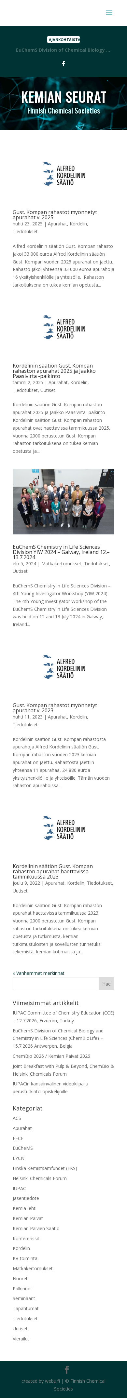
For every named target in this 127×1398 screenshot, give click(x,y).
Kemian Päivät (28, 1218)
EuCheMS (23, 1148)
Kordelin (78, 224)
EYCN (18, 1158)
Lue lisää (63, 50)
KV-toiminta (25, 1258)
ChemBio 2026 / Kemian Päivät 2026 (51, 1056)
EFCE (18, 1138)
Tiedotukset (25, 231)
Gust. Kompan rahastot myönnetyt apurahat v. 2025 (55, 214)
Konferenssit (26, 1238)
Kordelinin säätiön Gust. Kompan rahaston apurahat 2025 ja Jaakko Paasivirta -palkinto (54, 371)
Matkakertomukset (61, 563)
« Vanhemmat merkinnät (38, 973)
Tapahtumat (26, 1308)
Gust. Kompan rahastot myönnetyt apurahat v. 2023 (55, 708)
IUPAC (19, 1188)
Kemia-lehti (24, 1208)
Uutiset (47, 390)
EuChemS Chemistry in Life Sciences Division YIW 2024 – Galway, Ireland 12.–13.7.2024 (61, 552)
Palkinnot (22, 1288)
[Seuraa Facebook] (63, 64)
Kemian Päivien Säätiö (36, 1228)
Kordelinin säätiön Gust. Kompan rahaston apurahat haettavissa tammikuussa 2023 (53, 871)
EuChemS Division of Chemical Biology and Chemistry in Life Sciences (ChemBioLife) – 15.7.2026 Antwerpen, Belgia (58, 1038)
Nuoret (20, 1278)
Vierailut (21, 1339)
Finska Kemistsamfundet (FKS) (45, 1168)
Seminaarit (24, 1298)
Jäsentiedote (26, 1198)
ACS (17, 1118)
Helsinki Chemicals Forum (40, 1178)
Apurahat (57, 224)
